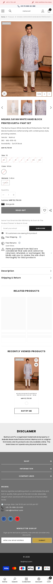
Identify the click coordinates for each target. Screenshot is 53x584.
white (26, 403)
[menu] (2, 11)
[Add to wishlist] (36, 360)
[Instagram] (10, 518)
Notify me (26, 411)
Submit (42, 540)
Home (3, 17)
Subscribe (40, 228)
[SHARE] (50, 210)
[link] (44, 210)
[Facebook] (3, 518)
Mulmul (12, 137)
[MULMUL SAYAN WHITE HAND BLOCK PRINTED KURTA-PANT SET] (26, 374)
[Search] (10, 11)
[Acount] (42, 11)
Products (11, 17)
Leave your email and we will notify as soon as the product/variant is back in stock (22, 221)
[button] (44, 94)
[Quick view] (36, 365)
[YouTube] (17, 518)
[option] (26, 59)
